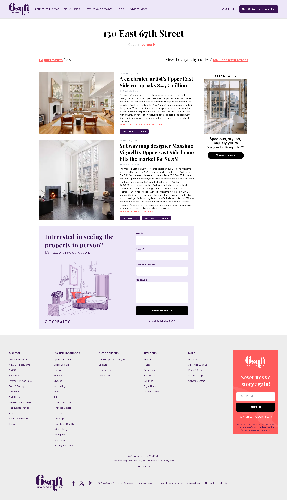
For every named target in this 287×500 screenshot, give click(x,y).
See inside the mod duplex (136, 211)
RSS (226, 483)
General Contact (196, 381)
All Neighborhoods (63, 445)
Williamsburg (60, 429)
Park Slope (59, 418)
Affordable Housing (19, 418)
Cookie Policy (176, 483)
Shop (120, 9)
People (147, 359)
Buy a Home (150, 386)
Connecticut (105, 375)
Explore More (138, 9)
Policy (12, 413)
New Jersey (105, 370)
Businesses (149, 375)
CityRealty (154, 456)
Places (147, 364)
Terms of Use (249, 427)
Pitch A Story (195, 370)
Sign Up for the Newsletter (258, 9)
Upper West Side (62, 359)
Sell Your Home (152, 391)
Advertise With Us (197, 364)
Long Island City (62, 440)
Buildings (148, 381)
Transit (12, 424)
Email (140, 233)
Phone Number (145, 264)
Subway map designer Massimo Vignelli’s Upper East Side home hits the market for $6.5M (157, 152)
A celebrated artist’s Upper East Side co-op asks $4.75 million (156, 82)
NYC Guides (72, 9)
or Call (162, 320)
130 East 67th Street (230, 60)
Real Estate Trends (19, 407)
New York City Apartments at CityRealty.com (150, 460)
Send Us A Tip (195, 375)
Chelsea (58, 381)
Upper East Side (62, 364)
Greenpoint (60, 434)
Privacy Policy (267, 427)
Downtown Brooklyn (64, 424)
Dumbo (58, 413)
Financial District (62, 407)
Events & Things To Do (21, 381)
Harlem (58, 370)
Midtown (58, 375)
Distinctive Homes (46, 9)
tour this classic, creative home (141, 124)
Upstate (103, 364)
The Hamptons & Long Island (114, 359)
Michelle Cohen (131, 91)
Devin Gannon (131, 164)
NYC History (15, 397)
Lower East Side (62, 402)
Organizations (151, 370)
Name (140, 249)
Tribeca (57, 397)
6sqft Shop (14, 375)
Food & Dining (16, 386)
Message (141, 280)
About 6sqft (194, 359)
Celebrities (130, 218)
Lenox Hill (150, 45)
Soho (56, 391)
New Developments (98, 9)
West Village (60, 386)
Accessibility (193, 483)
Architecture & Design (20, 402)
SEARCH (224, 9)
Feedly (211, 483)
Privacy (160, 483)
